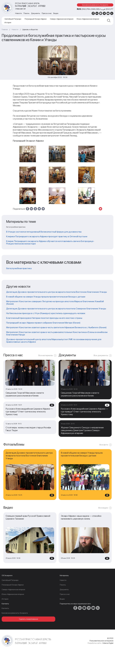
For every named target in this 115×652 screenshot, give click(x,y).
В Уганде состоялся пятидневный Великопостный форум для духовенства (43, 231)
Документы (35, 13)
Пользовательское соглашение (101, 641)
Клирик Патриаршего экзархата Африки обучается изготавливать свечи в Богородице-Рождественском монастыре (50, 242)
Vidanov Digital (107, 643)
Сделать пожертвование (28, 619)
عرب (103, 9)
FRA (88, 9)
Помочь (26, 13)
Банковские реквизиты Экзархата (95, 5)
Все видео (103, 508)
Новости (18, 13)
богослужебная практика (19, 268)
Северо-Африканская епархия (61, 19)
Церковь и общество (30, 29)
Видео (55, 13)
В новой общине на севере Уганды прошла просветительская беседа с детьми (45, 296)
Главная (5, 29)
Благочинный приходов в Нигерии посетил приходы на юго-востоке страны (44, 318)
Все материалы (45, 355)
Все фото (104, 444)
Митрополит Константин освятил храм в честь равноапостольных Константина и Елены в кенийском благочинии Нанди (56, 333)
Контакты (5, 608)
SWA (93, 9)
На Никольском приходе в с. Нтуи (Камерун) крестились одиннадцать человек (45, 313)
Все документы (101, 355)
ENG (84, 9)
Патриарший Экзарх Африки (36, 19)
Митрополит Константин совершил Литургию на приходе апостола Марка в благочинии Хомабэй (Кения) (55, 302)
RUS (79, 9)
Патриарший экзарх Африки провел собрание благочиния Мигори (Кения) (43, 322)
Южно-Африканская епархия (88, 19)
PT (112, 9)
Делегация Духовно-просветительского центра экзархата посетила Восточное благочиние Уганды (56, 292)
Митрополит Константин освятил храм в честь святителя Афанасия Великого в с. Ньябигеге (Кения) (56, 327)
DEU (98, 9)
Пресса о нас (47, 13)
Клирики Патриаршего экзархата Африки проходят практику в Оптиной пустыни (46, 236)
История (7, 22)
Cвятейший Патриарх (12, 19)
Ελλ (108, 9)
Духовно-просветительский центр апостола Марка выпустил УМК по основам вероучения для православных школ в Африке (53, 340)
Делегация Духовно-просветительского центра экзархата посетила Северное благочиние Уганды (56, 308)
